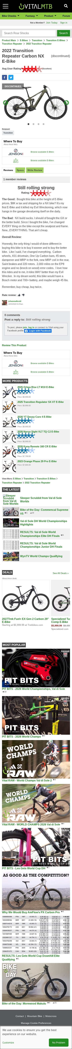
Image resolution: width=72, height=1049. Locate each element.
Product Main (9, 40)
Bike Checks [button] (9, 16)
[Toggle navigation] (5, 6)
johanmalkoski (14, 301)
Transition (37, 40)
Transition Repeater (12, 43)
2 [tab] (33, 123)
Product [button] (49, 16)
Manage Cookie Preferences (36, 1023)
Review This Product (14, 345)
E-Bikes (24, 40)
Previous (5, 103)
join (25, 327)
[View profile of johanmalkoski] (4, 302)
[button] (4, 77)
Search (63, 33)
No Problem (58, 1042)
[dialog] (36, 1037)
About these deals (9, 578)
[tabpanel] (36, 103)
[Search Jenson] (15, 152)
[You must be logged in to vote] (19, 295)
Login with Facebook (40, 330)
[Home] (35, 6)
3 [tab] (38, 123)
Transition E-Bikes (55, 40)
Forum (66, 16)
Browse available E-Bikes (42, 152)
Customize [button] (8, 1042)
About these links (11, 144)
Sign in (63, 22)
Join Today (51, 22)
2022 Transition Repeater (39, 43)
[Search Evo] (15, 160)
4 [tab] (43, 123)
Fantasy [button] (30, 16)
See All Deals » (61, 573)
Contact (20, 1016)
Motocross (50, 1016)
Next (66, 103)
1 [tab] (28, 123)
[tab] (8, 170)
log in (31, 327)
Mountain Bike (34, 1016)
